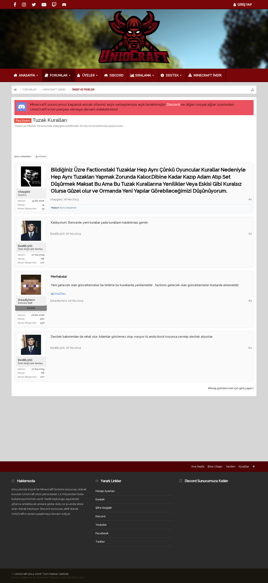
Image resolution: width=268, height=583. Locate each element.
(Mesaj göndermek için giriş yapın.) (231, 388)
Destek (172, 75)
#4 (250, 347)
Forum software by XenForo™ (48, 577)
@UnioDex (58, 293)
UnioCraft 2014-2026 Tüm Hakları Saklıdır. (42, 573)
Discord (173, 104)
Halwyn (55, 207)
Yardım (230, 466)
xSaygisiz (59, 125)
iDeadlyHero (26, 299)
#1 (250, 199)
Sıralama (143, 75)
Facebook (101, 533)
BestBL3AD (25, 245)
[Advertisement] (134, 140)
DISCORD (117, 75)
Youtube (101, 524)
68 (42, 258)
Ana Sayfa (197, 466)
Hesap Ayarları (105, 491)
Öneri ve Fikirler (25, 125)
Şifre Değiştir (103, 507)
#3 (250, 300)
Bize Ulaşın (215, 466)
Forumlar (58, 75)
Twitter (100, 541)
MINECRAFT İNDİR (207, 75)
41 (43, 204)
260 (42, 319)
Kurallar (244, 466)
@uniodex (41, 156)
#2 (250, 233)
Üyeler (88, 75)
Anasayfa (27, 75)
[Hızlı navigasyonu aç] (252, 90)
